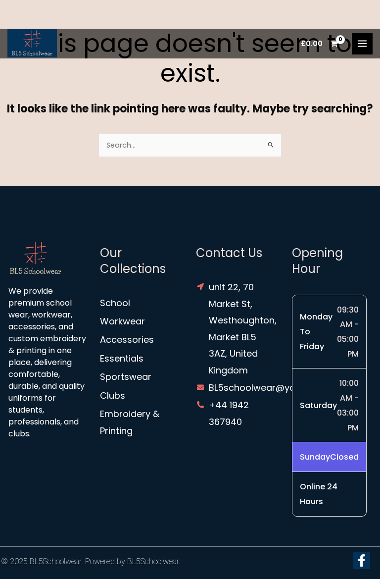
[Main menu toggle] (362, 43)
